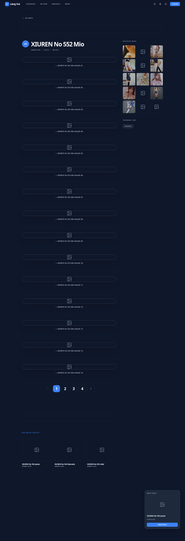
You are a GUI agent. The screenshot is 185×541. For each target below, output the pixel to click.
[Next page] (91, 388)
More (67, 4)
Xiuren (46, 50)
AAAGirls (56, 4)
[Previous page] (47, 388)
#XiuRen (128, 126)
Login (175, 4)
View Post (162, 525)
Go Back (29, 18)
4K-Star (43, 4)
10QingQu (31, 4)
